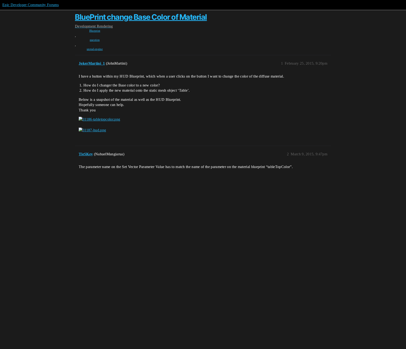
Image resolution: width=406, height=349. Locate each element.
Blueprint (94, 30)
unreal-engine (95, 49)
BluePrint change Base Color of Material (141, 17)
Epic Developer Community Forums (30, 5)
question (95, 40)
